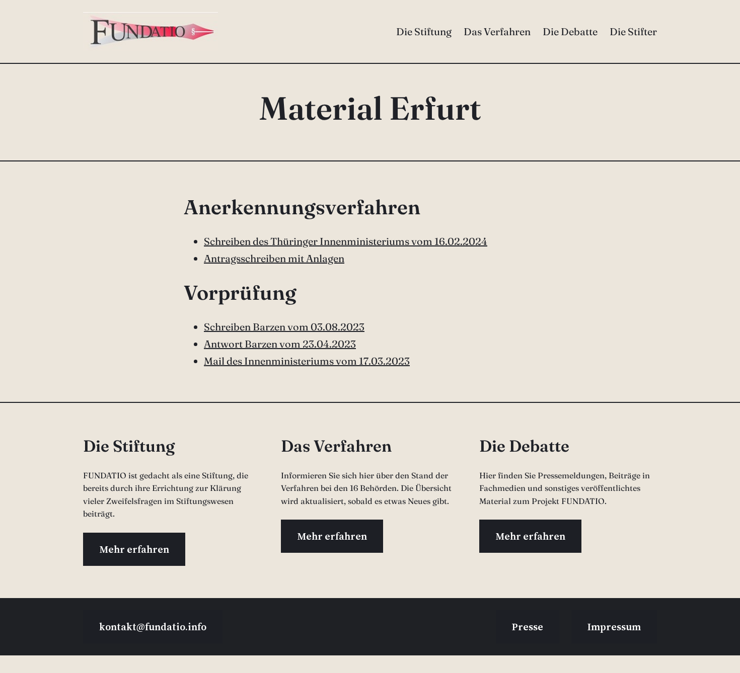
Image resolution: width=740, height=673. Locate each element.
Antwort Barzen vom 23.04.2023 (280, 344)
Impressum (614, 627)
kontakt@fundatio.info (152, 627)
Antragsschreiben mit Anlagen (274, 258)
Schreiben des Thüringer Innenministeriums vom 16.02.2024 (345, 241)
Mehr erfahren (134, 549)
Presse (527, 627)
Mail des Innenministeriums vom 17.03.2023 (307, 361)
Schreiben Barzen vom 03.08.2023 (284, 326)
